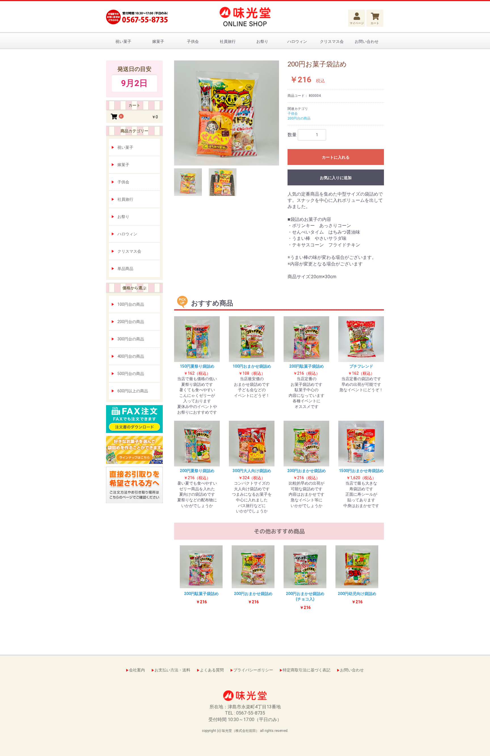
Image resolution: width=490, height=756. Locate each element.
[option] (226, 113)
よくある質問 (212, 670)
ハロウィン (297, 41)
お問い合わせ (367, 41)
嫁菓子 (158, 41)
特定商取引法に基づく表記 (306, 670)
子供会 (193, 41)
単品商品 (125, 268)
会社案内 (137, 670)
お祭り (262, 41)
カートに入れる (336, 157)
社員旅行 (228, 41)
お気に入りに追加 (336, 177)
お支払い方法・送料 (172, 670)
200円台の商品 (130, 321)
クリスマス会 (332, 41)
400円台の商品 (130, 356)
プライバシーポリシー (253, 670)
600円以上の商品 (132, 391)
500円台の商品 (130, 373)
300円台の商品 (130, 339)
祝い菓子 (123, 41)
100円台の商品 (130, 304)
